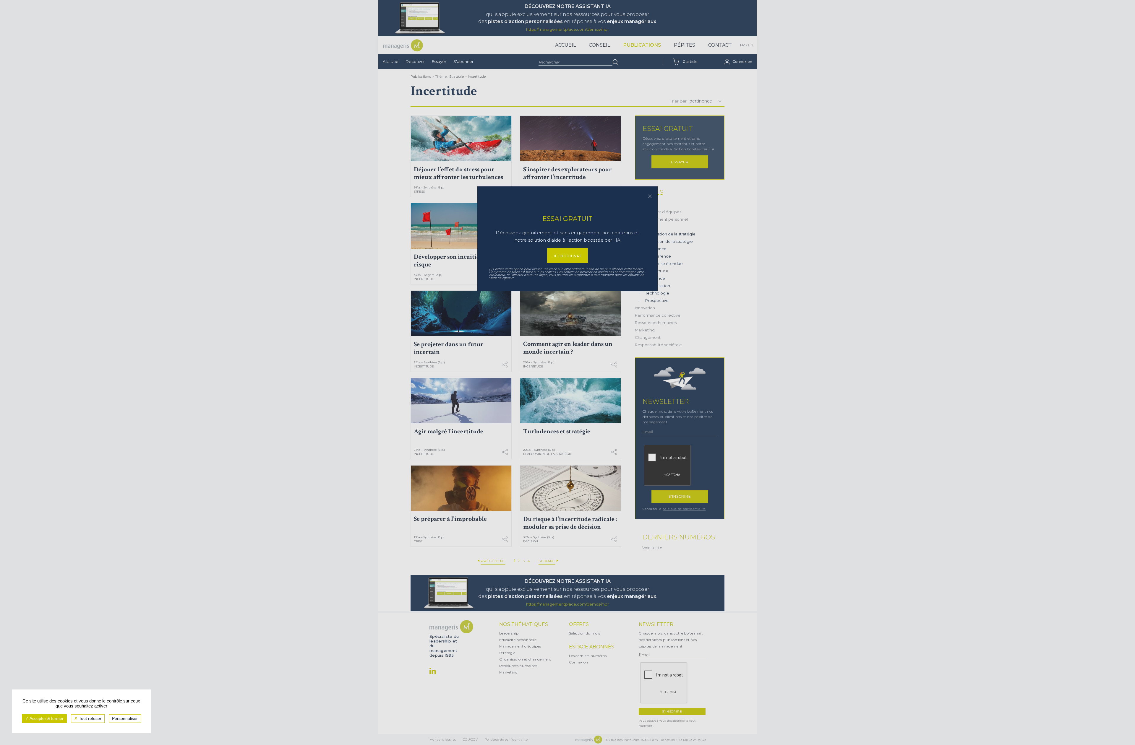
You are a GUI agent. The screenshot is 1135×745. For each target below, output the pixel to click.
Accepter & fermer (46, 718)
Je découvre (567, 256)
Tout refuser (89, 718)
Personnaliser (125, 718)
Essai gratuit (567, 219)
